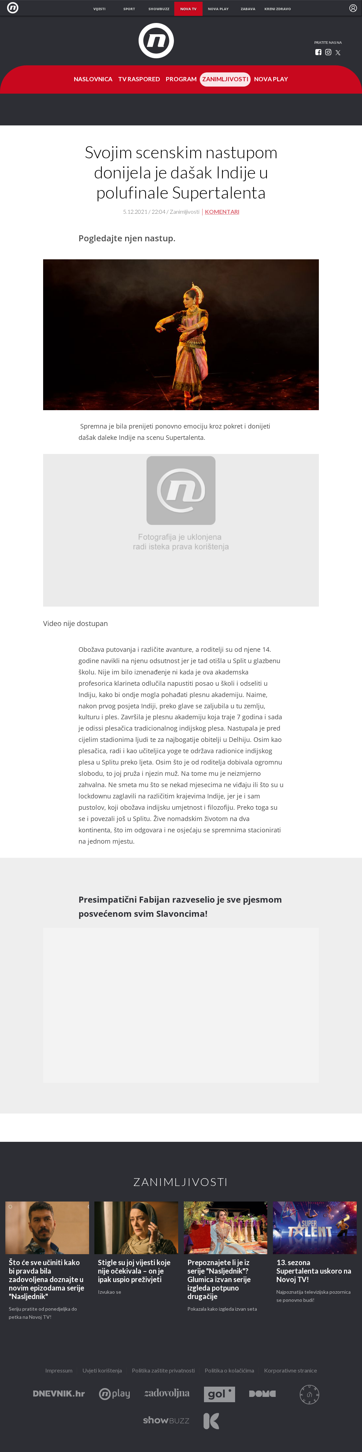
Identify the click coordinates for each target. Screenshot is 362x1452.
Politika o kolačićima (229, 1371)
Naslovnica (93, 79)
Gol (219, 1394)
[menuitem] (353, 8)
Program (181, 79)
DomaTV (262, 1394)
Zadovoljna (167, 1394)
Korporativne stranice (290, 1371)
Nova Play (271, 79)
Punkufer (309, 1394)
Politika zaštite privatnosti (163, 1371)
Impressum (58, 1371)
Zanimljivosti (225, 79)
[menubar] (353, 8)
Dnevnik (59, 1394)
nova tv (188, 8)
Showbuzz (166, 1421)
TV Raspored (139, 79)
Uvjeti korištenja (102, 1371)
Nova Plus (114, 1394)
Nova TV (15, 8)
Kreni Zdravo (211, 1421)
